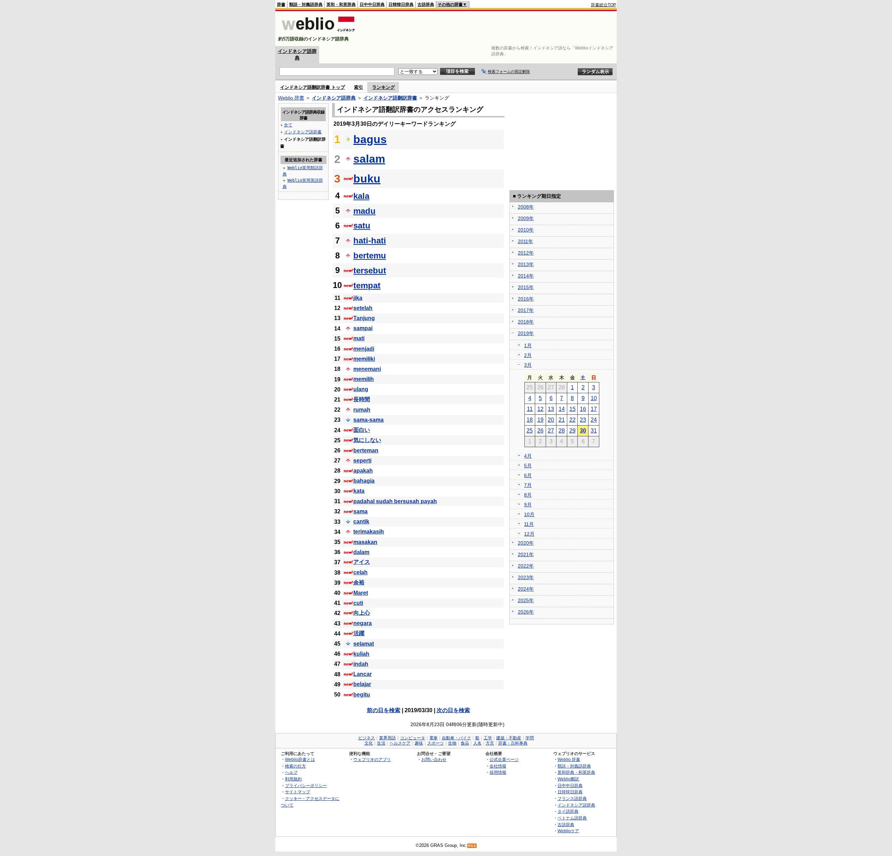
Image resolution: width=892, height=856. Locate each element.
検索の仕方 (295, 766)
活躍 (358, 633)
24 (594, 420)
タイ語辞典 (568, 811)
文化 (368, 743)
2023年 (526, 577)
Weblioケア (568, 830)
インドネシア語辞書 (303, 132)
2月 (528, 355)
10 (594, 398)
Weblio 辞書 (291, 98)
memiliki (364, 359)
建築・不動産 (508, 738)
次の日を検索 (453, 710)
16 (583, 409)
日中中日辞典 (372, 4)
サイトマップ (297, 791)
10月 (529, 514)
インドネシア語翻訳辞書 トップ (312, 87)
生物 (452, 743)
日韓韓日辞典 (401, 4)
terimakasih (368, 532)
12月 (529, 534)
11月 (529, 524)
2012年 (526, 253)
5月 (528, 465)
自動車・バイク (456, 738)
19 (540, 420)
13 (551, 409)
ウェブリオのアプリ (372, 759)
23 (583, 420)
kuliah (361, 654)
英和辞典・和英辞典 (576, 772)
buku (366, 178)
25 (529, 431)
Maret (360, 593)
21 (562, 420)
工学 (488, 738)
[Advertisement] (489, 28)
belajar (362, 684)
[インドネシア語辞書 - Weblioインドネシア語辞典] (317, 33)
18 (529, 420)
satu (361, 225)
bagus (370, 139)
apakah (363, 471)
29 (572, 431)
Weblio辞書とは (300, 759)
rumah (361, 410)
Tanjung (364, 318)
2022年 (526, 566)
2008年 (526, 207)
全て (288, 125)
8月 (528, 495)
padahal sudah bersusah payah (395, 501)
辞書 (281, 4)
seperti (362, 461)
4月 (528, 456)
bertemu (369, 255)
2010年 (526, 230)
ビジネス (366, 738)
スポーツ (435, 743)
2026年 (526, 612)
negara (362, 623)
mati (358, 338)
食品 (465, 743)
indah (360, 664)
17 (594, 409)
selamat (363, 644)
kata (358, 491)
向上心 (361, 613)
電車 (433, 738)
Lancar (362, 674)
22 (572, 420)
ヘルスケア (400, 743)
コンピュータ (412, 738)
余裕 (358, 582)
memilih (363, 379)
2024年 (526, 589)
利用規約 (293, 779)
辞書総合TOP (603, 4)
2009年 (526, 218)
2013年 (526, 264)
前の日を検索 (383, 710)
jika (357, 298)
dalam (361, 552)
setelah (362, 308)
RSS (472, 846)
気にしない (367, 440)
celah (360, 572)
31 (594, 431)
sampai (362, 328)
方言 (490, 743)
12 (540, 409)
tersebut (369, 270)
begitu (361, 695)
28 (562, 431)
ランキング (383, 87)
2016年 (526, 299)
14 (562, 409)
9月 (528, 504)
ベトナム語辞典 (572, 818)
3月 (528, 365)
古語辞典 (425, 4)
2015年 (526, 287)
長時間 (361, 399)
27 (551, 431)
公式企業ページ (504, 759)
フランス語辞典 (572, 798)
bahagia (364, 481)
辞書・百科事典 (513, 743)
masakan (365, 542)
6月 (528, 475)
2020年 (526, 543)
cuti (358, 603)
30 (583, 431)
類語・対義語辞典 (306, 4)
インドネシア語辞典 (334, 98)
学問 (529, 738)
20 (551, 420)
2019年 (526, 333)
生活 (381, 743)
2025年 (526, 600)
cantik (361, 521)
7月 (528, 485)
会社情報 (498, 766)
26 (540, 431)
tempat (366, 285)
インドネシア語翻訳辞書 (390, 98)
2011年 (525, 241)
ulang (360, 389)
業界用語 (387, 738)
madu (364, 211)
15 (572, 409)
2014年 (526, 276)
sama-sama (368, 420)
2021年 (526, 554)
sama (360, 511)
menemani (367, 369)
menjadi (363, 349)
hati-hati (369, 240)
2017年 (526, 310)
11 (530, 409)
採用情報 (498, 772)
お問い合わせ (433, 759)
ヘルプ (291, 772)
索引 (358, 87)
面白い (361, 430)
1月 (528, 345)
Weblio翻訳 (568, 779)
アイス (361, 562)
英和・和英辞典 (341, 4)
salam (369, 159)
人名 (477, 743)
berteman (365, 450)
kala (361, 196)
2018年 (526, 322)
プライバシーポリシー (306, 785)
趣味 (419, 743)
